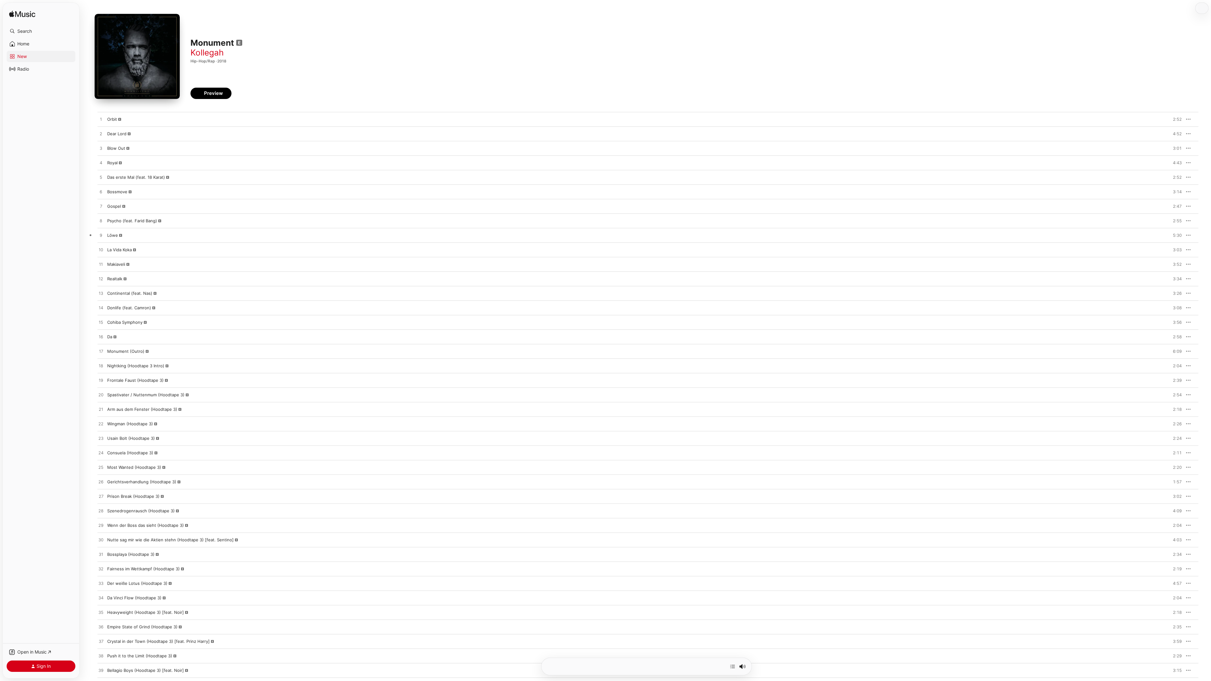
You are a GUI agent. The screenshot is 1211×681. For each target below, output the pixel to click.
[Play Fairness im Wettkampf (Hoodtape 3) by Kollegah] (101, 569)
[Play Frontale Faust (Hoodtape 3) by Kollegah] (101, 380)
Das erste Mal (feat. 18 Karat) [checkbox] (136, 177)
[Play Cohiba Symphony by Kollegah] (101, 322)
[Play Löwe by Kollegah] (101, 235)
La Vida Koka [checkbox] (119, 249)
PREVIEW (1175, 119)
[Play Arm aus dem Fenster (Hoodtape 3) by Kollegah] (101, 409)
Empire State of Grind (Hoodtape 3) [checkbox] (142, 626)
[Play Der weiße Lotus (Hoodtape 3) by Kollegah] (101, 583)
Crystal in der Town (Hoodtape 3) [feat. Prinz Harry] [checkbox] (158, 641)
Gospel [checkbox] (114, 206)
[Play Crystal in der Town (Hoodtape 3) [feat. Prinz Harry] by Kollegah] (101, 641)
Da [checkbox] (109, 336)
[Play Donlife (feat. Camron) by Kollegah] (101, 308)
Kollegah (207, 52)
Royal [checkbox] (112, 162)
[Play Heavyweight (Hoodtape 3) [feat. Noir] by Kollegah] (101, 612)
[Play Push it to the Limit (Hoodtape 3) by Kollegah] (101, 656)
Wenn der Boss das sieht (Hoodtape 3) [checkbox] (145, 525)
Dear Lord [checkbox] (116, 133)
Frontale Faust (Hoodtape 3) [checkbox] (135, 380)
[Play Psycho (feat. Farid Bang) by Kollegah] (101, 221)
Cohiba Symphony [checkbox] (125, 322)
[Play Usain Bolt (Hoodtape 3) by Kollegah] (101, 438)
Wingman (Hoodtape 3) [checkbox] (130, 423)
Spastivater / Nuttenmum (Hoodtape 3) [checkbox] (145, 394)
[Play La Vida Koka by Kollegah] (101, 250)
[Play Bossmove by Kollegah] (101, 192)
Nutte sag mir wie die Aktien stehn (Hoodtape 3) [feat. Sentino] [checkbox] (170, 539)
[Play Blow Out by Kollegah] (101, 148)
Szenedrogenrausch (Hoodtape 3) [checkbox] (141, 510)
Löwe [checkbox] (112, 235)
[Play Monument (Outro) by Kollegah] (101, 351)
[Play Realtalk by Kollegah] (101, 279)
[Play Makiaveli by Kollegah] (101, 264)
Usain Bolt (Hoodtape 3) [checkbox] (131, 438)
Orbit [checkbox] (112, 119)
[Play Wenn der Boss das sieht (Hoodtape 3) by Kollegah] (101, 525)
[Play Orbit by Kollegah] (101, 119)
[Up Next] (732, 666)
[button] (41, 31)
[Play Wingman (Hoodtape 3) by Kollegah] (101, 424)
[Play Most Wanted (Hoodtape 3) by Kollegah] (101, 467)
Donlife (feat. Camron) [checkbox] (129, 307)
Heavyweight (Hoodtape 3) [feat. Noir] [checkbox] (145, 612)
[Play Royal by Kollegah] (101, 163)
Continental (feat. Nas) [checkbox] (129, 293)
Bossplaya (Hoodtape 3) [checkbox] (131, 554)
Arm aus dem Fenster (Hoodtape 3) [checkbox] (142, 409)
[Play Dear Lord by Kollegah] (101, 134)
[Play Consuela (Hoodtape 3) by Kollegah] (101, 453)
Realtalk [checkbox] (114, 278)
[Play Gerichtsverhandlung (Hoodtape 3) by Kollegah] (101, 482)
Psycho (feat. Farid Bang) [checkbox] (132, 220)
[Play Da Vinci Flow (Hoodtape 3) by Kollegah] (101, 598)
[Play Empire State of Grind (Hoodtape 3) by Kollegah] (101, 627)
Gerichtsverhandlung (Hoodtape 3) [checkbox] (141, 481)
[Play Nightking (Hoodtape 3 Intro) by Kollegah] (101, 366)
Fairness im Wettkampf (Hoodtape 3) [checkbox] (143, 568)
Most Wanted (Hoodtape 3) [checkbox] (134, 467)
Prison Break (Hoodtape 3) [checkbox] (133, 496)
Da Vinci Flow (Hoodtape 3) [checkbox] (134, 597)
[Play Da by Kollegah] (101, 337)
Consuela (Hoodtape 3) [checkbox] (130, 452)
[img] (22, 14)
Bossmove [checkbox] (117, 191)
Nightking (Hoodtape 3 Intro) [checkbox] (135, 365)
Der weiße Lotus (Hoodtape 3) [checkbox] (137, 583)
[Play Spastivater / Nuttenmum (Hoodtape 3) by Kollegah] (101, 395)
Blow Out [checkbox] (116, 148)
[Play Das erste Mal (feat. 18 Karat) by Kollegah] (101, 177)
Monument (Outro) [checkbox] (125, 351)
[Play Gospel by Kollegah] (101, 206)
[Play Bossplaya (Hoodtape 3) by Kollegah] (101, 554)
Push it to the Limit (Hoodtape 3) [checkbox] (139, 655)
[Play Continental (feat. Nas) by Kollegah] (101, 293)
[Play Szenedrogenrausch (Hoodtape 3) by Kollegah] (101, 511)
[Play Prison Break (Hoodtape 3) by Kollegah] (101, 496)
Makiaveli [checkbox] (116, 264)
